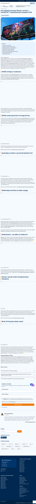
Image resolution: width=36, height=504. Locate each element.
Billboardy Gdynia (3, 483)
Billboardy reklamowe (23, 478)
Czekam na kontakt (18, 404)
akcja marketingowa (24, 118)
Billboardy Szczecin (3, 484)
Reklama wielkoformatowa (23, 480)
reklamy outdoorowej (15, 74)
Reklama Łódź (21, 462)
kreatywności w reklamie (26, 58)
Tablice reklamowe (22, 487)
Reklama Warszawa (22, 460)
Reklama (8, 60)
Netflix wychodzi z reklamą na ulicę (18, 149)
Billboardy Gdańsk (3, 480)
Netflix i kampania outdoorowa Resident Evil (26, 186)
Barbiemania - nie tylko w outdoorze (8, 50)
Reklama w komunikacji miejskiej (24, 483)
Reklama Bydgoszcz (22, 468)
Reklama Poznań (22, 465)
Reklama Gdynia (22, 471)
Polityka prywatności (3, 501)
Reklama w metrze (22, 482)
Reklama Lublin (22, 469)
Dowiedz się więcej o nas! (23, 495)
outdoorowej (3, 59)
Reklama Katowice (22, 470)
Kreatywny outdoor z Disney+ (19, 318)
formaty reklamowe (13, 222)
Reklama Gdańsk (22, 466)
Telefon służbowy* (5, 394)
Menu (32, 3)
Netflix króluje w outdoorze (7, 45)
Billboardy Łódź (3, 482)
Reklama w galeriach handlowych (24, 491)
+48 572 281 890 (22, 0)
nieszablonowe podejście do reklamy (13, 78)
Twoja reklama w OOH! (6, 53)
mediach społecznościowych (10, 226)
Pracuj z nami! (21, 496)
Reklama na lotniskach (23, 492)
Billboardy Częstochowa (4, 479)
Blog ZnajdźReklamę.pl (5, 6)
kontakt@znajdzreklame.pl (31, 0)
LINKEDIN (3, 470)
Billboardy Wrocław (3, 488)
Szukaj (19, 431)
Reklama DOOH (22, 481)
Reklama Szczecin (22, 467)
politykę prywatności (13, 401)
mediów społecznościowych (13, 63)
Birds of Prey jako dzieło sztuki (7, 52)
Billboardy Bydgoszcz (4, 478)
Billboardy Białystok (3, 477)
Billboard (2, 237)
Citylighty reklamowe (22, 479)
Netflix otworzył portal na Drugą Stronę (9, 46)
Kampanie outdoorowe (11, 6)
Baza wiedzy (21, 493)
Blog (20, 494)
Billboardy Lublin (3, 481)
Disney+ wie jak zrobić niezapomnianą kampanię (10, 51)
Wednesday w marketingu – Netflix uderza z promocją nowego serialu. (13, 231)
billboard (16, 240)
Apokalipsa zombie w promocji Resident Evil (9, 47)
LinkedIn (4, 437)
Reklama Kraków (22, 461)
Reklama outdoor (22, 477)
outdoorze (2, 64)
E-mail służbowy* (5, 389)
